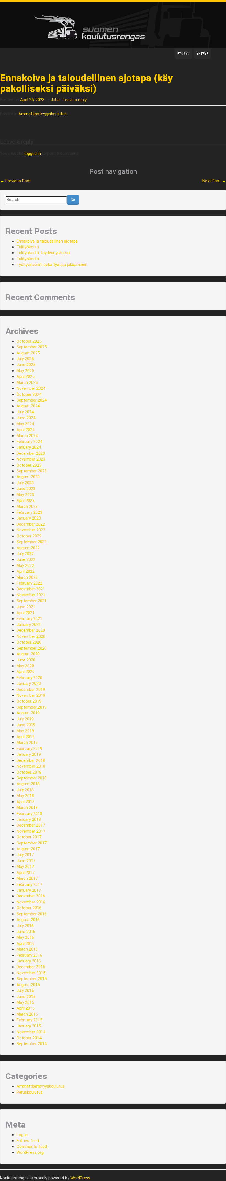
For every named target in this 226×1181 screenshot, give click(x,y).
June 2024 (26, 417)
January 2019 (29, 754)
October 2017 (29, 837)
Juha (55, 99)
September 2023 (32, 471)
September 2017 (32, 843)
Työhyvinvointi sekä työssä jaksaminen (52, 264)
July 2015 (25, 990)
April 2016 (25, 943)
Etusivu (183, 54)
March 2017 (27, 878)
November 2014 (31, 1031)
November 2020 (31, 636)
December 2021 (31, 589)
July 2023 (25, 482)
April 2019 (25, 736)
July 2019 (25, 719)
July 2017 (25, 854)
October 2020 (29, 642)
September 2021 (32, 600)
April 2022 (25, 571)
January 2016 (29, 961)
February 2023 (29, 512)
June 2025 (26, 364)
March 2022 (27, 577)
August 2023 (28, 476)
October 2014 (29, 1037)
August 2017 (28, 848)
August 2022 (28, 547)
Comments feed (32, 1146)
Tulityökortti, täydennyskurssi (43, 252)
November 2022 (31, 530)
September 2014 (32, 1043)
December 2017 (31, 825)
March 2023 (27, 506)
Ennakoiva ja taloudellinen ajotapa (47, 241)
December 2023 (31, 453)
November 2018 (31, 766)
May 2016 (25, 937)
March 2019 (27, 742)
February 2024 (29, 441)
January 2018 (29, 819)
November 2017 (31, 831)
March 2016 (27, 949)
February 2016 (29, 955)
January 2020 (29, 683)
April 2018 (25, 801)
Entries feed (28, 1140)
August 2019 (28, 713)
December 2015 (31, 966)
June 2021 (26, 606)
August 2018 (28, 783)
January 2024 (29, 447)
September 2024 (32, 400)
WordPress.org (30, 1152)
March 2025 (27, 382)
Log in (22, 1134)
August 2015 (28, 984)
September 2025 (32, 347)
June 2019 (26, 724)
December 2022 (31, 524)
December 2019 (31, 689)
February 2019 (29, 748)
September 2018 (32, 778)
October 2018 (29, 772)
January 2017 (29, 890)
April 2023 (25, 500)
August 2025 (28, 353)
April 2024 (25, 429)
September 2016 (32, 913)
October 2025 (29, 341)
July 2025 (25, 358)
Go (73, 200)
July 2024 (25, 412)
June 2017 (26, 860)
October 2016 (29, 907)
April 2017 (25, 872)
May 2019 (25, 730)
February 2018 (29, 813)
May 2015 (25, 1002)
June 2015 (26, 996)
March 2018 (27, 807)
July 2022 (25, 553)
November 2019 (31, 695)
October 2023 (29, 465)
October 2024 (29, 394)
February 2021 (29, 618)
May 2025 (25, 370)
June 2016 (26, 931)
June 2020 (26, 660)
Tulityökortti (28, 246)
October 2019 (29, 701)
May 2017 (25, 866)
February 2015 (29, 1020)
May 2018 (25, 795)
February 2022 (29, 583)
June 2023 (26, 488)
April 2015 (25, 1008)
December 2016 (31, 896)
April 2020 (25, 671)
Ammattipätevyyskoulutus (42, 113)
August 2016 (28, 919)
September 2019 (32, 707)
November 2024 (31, 388)
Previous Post (15, 180)
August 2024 (28, 405)
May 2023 (25, 494)
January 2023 (29, 518)
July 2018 (25, 789)
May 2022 (25, 565)
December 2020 (31, 630)
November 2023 (31, 459)
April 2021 (25, 612)
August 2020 (28, 654)
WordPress (80, 1177)
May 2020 (25, 665)
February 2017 (29, 884)
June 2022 (26, 559)
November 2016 (31, 902)
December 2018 (31, 760)
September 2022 (32, 541)
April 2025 (25, 376)
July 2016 (25, 925)
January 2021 (29, 624)
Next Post (214, 180)
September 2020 (32, 648)
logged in (33, 153)
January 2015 (29, 1026)
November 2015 (31, 972)
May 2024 (25, 423)
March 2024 (27, 435)
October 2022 (29, 536)
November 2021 (31, 595)
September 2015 (32, 978)
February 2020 (29, 677)
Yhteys (202, 54)
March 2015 (27, 1014)
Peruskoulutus (30, 1092)
